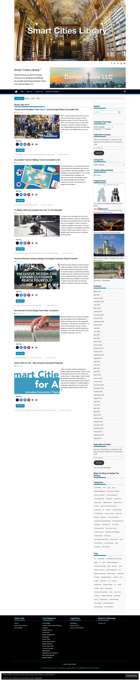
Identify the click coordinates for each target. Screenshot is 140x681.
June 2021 (97, 305)
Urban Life (49, 253)
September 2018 (99, 395)
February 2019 (98, 378)
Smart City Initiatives (43, 410)
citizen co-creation (99, 570)
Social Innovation (99, 532)
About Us (29, 92)
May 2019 (97, 368)
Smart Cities (115, 524)
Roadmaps (34, 410)
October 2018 (98, 391)
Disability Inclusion (106, 577)
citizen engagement (111, 570)
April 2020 (97, 338)
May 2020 (97, 335)
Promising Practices (32, 205)
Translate (108, 129)
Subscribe (99, 153)
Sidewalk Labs (106, 524)
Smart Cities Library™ (27, 70)
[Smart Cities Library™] (16, 91)
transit (96, 599)
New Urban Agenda (113, 517)
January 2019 (98, 381)
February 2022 (98, 298)
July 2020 (97, 328)
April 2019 (97, 371)
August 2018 (98, 398)
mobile (119, 584)
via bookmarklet (108, 607)
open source (108, 588)
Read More (20, 150)
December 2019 (99, 348)
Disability (96, 577)
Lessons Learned (109, 513)
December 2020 (99, 315)
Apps (113, 487)
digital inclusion (111, 573)
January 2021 (98, 311)
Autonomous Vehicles (113, 491)
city (120, 570)
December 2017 (99, 425)
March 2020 (97, 341)
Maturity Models (47, 657)
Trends (121, 539)
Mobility (96, 517)
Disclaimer (73, 623)
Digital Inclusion (107, 502)
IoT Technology (98, 513)
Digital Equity (97, 502)
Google (96, 581)
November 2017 (99, 428)
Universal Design (49, 154)
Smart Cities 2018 (99, 528)
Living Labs (119, 513)
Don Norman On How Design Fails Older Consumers (36, 310)
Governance (97, 509)
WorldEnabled (52, 410)
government (103, 581)
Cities (120, 566)
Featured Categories (52, 92)
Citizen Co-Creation (99, 495)
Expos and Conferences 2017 (109, 506)
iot (115, 584)
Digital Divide (117, 498)
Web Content (105, 546)
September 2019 (99, 355)
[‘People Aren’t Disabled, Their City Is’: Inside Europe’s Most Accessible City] (37, 116)
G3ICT (17, 410)
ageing (96, 562)
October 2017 (98, 432)
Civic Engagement (99, 498)
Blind (109, 566)
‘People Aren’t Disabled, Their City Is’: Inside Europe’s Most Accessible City (46, 109)
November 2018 (99, 388)
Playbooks (27, 410)
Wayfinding (55, 253)
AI (100, 562)
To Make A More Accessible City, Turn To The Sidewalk (38, 210)
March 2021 (97, 308)
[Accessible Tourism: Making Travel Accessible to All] (37, 166)
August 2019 (98, 358)
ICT (103, 509)
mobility (96, 588)
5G (95, 558)
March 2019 (97, 375)
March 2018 (97, 415)
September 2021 (99, 301)
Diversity (96, 506)
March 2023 (97, 291)
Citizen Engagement (111, 495)
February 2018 (98, 418)
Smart (111, 592)
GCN (121, 577)
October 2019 (98, 351)
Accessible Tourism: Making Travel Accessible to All (37, 160)
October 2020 (98, 318)
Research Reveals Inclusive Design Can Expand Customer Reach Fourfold (45, 258)
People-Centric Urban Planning (37, 154)
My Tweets (97, 175)
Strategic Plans (98, 535)
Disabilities (120, 573)
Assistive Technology (100, 566)
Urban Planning (98, 607)
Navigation (103, 517)
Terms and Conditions (77, 628)
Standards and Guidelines (112, 532)
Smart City (97, 595)
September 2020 (99, 321)
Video (116, 543)
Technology (107, 535)
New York (31, 253)
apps (104, 562)
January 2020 (98, 345)
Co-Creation (109, 498)
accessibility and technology (114, 558)
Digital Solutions (118, 502)
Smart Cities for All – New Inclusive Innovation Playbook (38, 363)
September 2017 (99, 435)
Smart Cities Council (110, 528)
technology (117, 595)
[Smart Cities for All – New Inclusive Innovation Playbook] (37, 369)
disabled (115, 577)
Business (114, 566)
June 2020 (97, 331)
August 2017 (98, 438)
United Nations (98, 543)
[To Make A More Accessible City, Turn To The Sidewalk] (37, 216)
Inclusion (25, 154)
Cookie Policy (38, 678)
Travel (44, 253)
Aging (24, 357)
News (101, 588)
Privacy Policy (74, 625)
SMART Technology (106, 595)
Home (22, 92)
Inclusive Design (117, 509)
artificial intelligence (112, 562)
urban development (108, 603)
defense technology (99, 573)
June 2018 (97, 405)
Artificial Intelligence (99, 491)
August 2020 (98, 325)
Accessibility (19, 154)
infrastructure (98, 584)
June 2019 (97, 365)
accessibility (100, 558)
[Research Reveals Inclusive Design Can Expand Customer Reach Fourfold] (37, 265)
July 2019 (97, 361)
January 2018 (98, 422)
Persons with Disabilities (101, 592)
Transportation (38, 253)
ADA (104, 487)
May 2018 (97, 408)
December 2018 (99, 385)
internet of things (108, 584)
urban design (97, 603)
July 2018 (97, 402)
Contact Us (39, 92)
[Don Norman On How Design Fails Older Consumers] (37, 317)
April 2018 (97, 412)
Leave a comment (64, 154)
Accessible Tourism (21, 205)
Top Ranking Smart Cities (101, 539)
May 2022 (97, 295)
